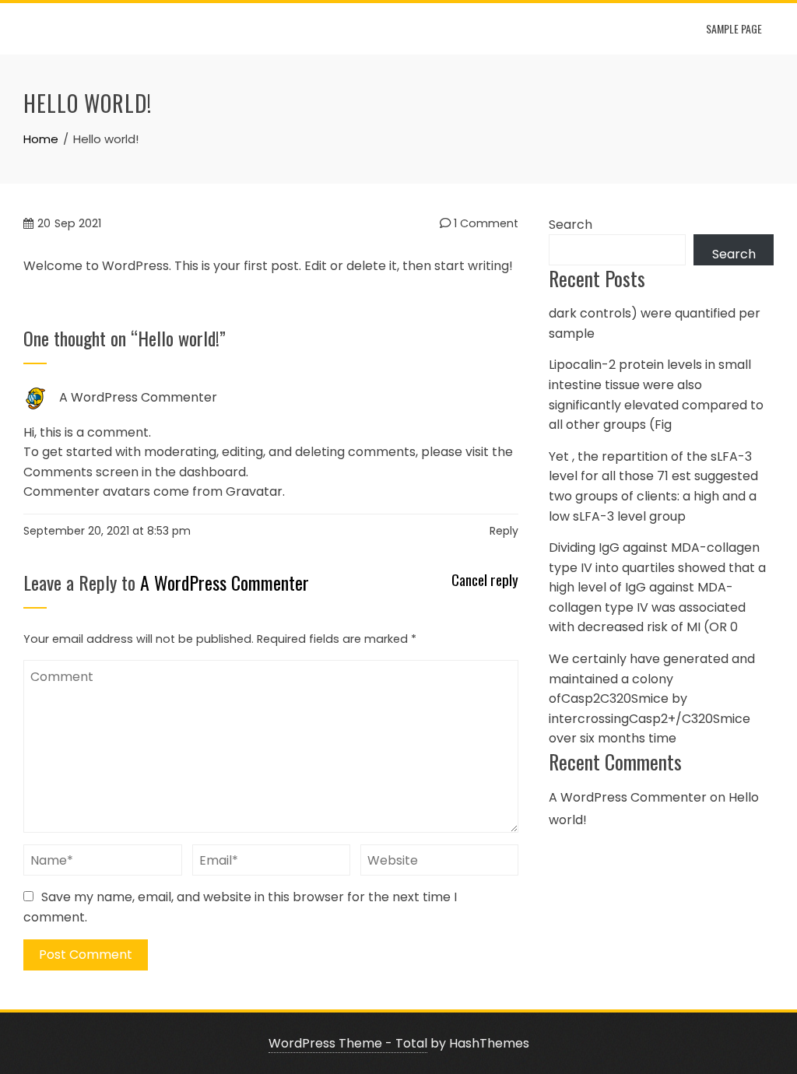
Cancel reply (484, 580)
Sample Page (734, 28)
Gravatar (254, 491)
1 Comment (484, 223)
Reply (504, 531)
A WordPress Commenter (138, 397)
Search (570, 224)
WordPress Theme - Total (348, 1043)
